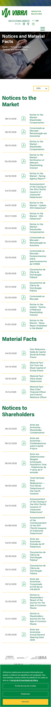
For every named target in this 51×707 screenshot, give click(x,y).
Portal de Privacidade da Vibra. (24, 680)
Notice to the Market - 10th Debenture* (36, 216)
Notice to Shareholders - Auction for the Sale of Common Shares (38, 619)
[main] (25, 685)
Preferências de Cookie (25, 686)
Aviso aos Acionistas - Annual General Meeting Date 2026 (37, 635)
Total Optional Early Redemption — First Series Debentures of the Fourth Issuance (37, 486)
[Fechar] (48, 668)
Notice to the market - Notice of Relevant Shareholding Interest (38, 310)
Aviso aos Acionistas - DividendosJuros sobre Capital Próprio (38, 443)
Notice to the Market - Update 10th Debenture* (38, 205)
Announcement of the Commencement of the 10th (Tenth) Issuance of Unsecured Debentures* (38, 526)
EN (37, 21)
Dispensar (25, 694)
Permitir (25, 702)
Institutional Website (19, 21)
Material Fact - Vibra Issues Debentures (37, 379)
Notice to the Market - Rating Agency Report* (37, 176)
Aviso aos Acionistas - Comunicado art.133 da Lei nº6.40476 (36, 584)
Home (5, 47)
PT (33, 21)
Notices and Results (19, 47)
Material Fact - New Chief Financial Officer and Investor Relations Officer (38, 392)
